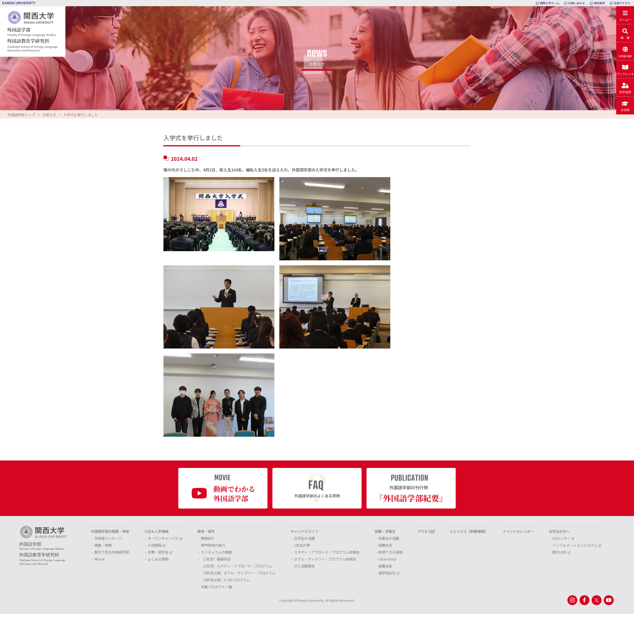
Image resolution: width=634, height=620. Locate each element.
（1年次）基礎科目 (216, 559)
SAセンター (561, 538)
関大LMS (559, 552)
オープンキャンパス (163, 538)
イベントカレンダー (518, 531)
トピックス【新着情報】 (468, 531)
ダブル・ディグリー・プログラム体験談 (325, 559)
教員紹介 (208, 538)
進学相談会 (387, 572)
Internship (387, 559)
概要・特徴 (103, 545)
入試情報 (154, 545)
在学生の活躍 (304, 538)
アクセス (424, 531)
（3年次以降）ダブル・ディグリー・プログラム (238, 572)
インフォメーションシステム (574, 545)
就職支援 (385, 565)
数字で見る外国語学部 (111, 552)
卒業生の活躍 (388, 538)
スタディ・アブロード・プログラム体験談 (327, 552)
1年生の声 (302, 545)
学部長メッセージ (108, 538)
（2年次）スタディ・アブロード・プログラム (236, 565)
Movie (99, 559)
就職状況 (385, 545)
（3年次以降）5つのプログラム (225, 579)
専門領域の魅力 (213, 545)
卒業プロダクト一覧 (216, 586)
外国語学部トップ (21, 114)
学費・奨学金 (158, 552)
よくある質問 (158, 559)
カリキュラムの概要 (216, 552)
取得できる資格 (390, 552)
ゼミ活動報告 (304, 565)
